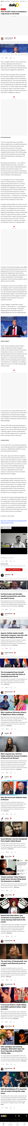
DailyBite (7, 733)
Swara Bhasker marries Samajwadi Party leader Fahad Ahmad (14, 840)
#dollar (15, 565)
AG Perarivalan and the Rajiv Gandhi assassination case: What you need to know (13, 596)
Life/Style (6, 896)
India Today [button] (22, 1)
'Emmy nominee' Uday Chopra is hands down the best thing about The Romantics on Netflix (13, 879)
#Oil (24, 565)
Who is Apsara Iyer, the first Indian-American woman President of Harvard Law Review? (14, 756)
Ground (6, 985)
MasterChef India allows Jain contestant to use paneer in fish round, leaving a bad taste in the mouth (13, 918)
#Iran (2, 565)
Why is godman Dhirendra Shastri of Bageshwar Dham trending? (13, 713)
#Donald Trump (7, 565)
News (6, 693)
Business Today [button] (15, 1)
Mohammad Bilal (9, 613)
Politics (3, 9)
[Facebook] (15, 1115)
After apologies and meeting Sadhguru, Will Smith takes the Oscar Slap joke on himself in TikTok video (12, 1050)
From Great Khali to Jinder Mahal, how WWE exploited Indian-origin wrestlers (13, 1007)
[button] (14, 38)
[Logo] (3, 1116)
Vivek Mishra (8, 574)
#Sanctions (20, 565)
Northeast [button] (7, 1)
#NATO (12, 565)
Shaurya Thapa (8, 856)
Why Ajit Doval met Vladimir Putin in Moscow (14, 798)
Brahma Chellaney (9, 38)
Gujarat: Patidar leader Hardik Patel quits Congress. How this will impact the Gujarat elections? (14, 635)
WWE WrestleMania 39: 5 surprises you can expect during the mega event (14, 1091)
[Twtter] (12, 1115)
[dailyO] (14, 5)
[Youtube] (18, 1116)
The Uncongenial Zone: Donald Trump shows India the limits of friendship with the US (13, 674)
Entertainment (7, 819)
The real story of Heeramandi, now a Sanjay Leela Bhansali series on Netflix (14, 963)
